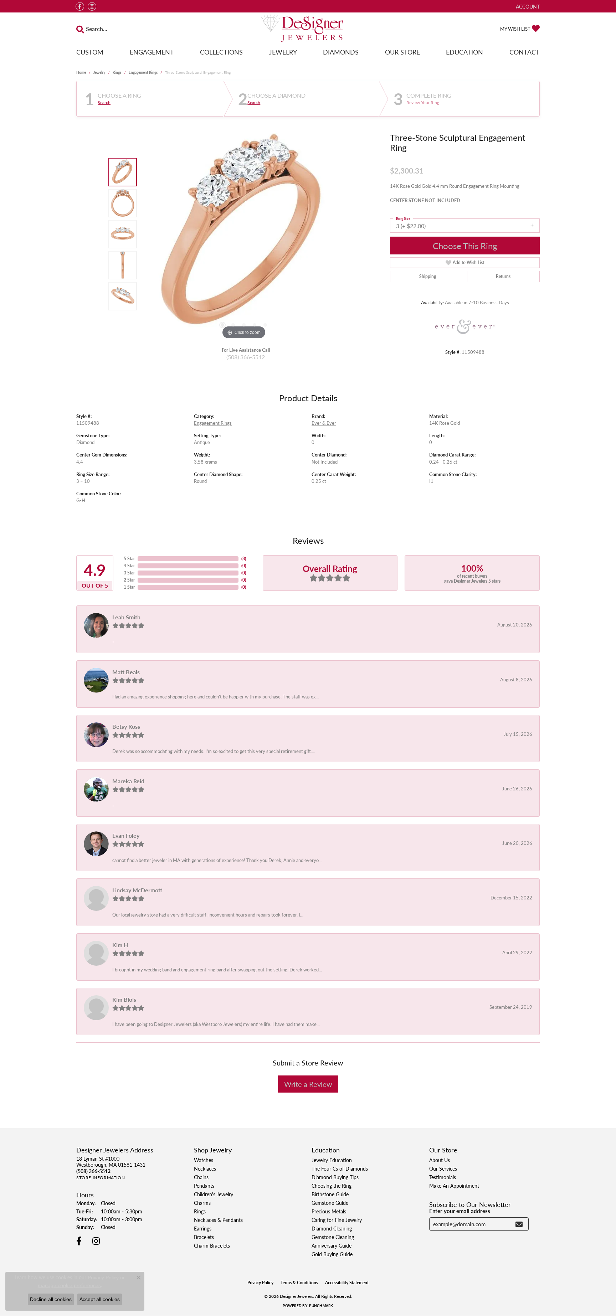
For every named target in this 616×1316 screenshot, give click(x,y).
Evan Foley (125, 835)
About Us (439, 1159)
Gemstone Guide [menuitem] (330, 1202)
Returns (503, 276)
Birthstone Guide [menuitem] (330, 1194)
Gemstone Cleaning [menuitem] (333, 1236)
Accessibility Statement (347, 1283)
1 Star (129, 587)
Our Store (402, 51)
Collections (221, 51)
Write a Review (308, 1084)
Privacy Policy (260, 1283)
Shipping (427, 276)
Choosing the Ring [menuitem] (331, 1185)
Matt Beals (126, 672)
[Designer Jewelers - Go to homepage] (308, 28)
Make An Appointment (454, 1185)
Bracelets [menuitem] (204, 1236)
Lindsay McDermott (137, 890)
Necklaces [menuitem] (205, 1168)
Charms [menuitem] (202, 1202)
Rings (117, 72)
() (243, 559)
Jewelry (283, 51)
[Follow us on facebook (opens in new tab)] (80, 6)
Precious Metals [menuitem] (329, 1211)
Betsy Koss (126, 726)
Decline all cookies (51, 1299)
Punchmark (321, 1305)
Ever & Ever (324, 423)
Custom (89, 51)
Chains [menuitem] (201, 1177)
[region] (244, 234)
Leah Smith (126, 617)
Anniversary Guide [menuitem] (331, 1245)
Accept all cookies (99, 1299)
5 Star (129, 559)
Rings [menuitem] (200, 1211)
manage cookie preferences (69, 1285)
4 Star (129, 566)
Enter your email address (459, 1211)
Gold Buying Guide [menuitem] (332, 1254)
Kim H (120, 945)
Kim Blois (124, 999)
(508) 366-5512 (245, 357)
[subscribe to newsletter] (519, 1224)
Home (81, 72)
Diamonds (341, 51)
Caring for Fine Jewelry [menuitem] (337, 1219)
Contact (524, 51)
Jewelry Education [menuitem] (332, 1159)
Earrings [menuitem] (202, 1228)
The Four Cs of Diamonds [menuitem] (340, 1168)
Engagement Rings (143, 72)
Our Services (443, 1168)
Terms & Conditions (299, 1283)
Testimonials (442, 1177)
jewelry (99, 72)
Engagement (152, 51)
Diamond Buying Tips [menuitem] (335, 1177)
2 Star (129, 580)
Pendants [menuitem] (204, 1185)
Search (104, 102)
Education (464, 51)
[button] (527, 6)
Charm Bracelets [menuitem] (212, 1245)
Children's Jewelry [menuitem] (213, 1194)
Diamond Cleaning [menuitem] (332, 1228)
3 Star (129, 573)
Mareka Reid (128, 781)
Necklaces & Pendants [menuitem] (218, 1219)
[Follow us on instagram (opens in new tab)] (92, 6)
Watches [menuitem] (203, 1159)
